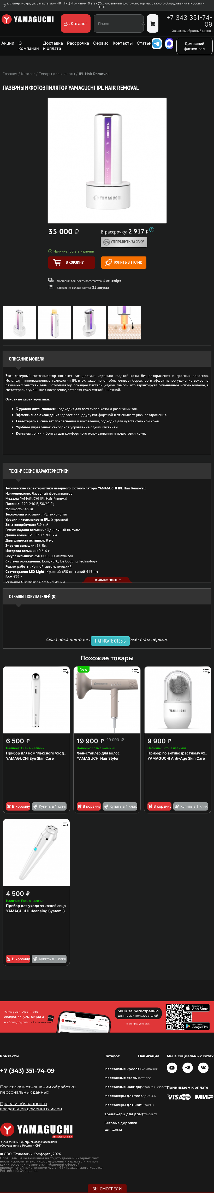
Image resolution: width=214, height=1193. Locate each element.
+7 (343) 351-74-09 (27, 1070)
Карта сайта (148, 1114)
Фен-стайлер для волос (98, 753)
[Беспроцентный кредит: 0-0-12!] (151, 229)
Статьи (144, 43)
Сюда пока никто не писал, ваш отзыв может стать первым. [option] (107, 639)
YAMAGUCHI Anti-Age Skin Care (176, 758)
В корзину (21, 806)
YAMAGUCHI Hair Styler (98, 758)
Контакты (123, 43)
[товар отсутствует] (152, 23)
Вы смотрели (107, 1189)
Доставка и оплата (53, 45)
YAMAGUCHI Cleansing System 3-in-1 (40, 911)
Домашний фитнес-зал (194, 46)
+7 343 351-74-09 (189, 21)
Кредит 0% (147, 1096)
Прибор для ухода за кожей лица (36, 905)
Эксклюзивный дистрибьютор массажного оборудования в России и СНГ (151, 5)
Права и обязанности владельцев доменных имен (31, 1106)
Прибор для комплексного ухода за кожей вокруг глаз (55, 753)
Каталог (144, 1078)
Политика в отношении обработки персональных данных (38, 1089)
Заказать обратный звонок (192, 31)
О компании (29, 45)
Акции (7, 43)
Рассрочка (78, 43)
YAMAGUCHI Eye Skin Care (30, 758)
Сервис (101, 43)
